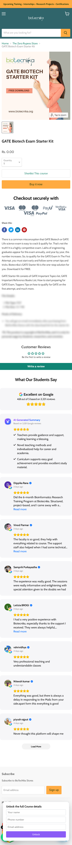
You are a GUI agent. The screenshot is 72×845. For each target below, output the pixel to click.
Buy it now (36, 184)
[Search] (65, 33)
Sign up (54, 790)
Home (5, 43)
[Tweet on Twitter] (11, 229)
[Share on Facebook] (4, 229)
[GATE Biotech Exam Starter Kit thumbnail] (7, 127)
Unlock (36, 834)
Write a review (36, 366)
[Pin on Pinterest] (24, 229)
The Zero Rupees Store (25, 43)
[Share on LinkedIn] (17, 229)
